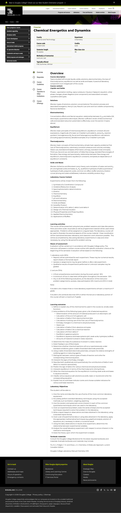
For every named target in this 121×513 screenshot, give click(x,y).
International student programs (15, 46)
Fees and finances (87, 12)
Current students (84, 8)
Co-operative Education (13, 49)
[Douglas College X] (104, 490)
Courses (12, 22)
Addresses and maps (15, 472)
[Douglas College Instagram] (98, 490)
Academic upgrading (12, 31)
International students (58, 8)
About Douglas (112, 12)
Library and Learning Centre (55, 472)
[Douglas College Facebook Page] (101, 490)
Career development (12, 38)
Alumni (93, 8)
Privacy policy (38, 495)
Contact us (12, 469)
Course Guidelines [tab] (40, 83)
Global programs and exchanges (15, 57)
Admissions (76, 12)
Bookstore (49, 469)
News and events (89, 480)
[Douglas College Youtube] (111, 490)
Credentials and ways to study (15, 53)
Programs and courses (64, 12)
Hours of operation (15, 474)
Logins (47, 8)
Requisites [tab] (40, 77)
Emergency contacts (15, 477)
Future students (72, 8)
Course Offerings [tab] (40, 102)
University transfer (12, 61)
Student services (100, 12)
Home (6, 22)
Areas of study (10, 42)
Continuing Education (53, 474)
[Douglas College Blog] (115, 490)
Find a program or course (13, 27)
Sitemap (47, 495)
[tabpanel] (81, 263)
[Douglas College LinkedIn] (108, 490)
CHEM (17, 22)
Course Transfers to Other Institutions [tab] (41, 92)
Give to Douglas (89, 472)
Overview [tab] (40, 72)
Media (85, 477)
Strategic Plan (88, 469)
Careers (86, 474)
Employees (102, 8)
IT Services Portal (51, 477)
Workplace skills (11, 35)
